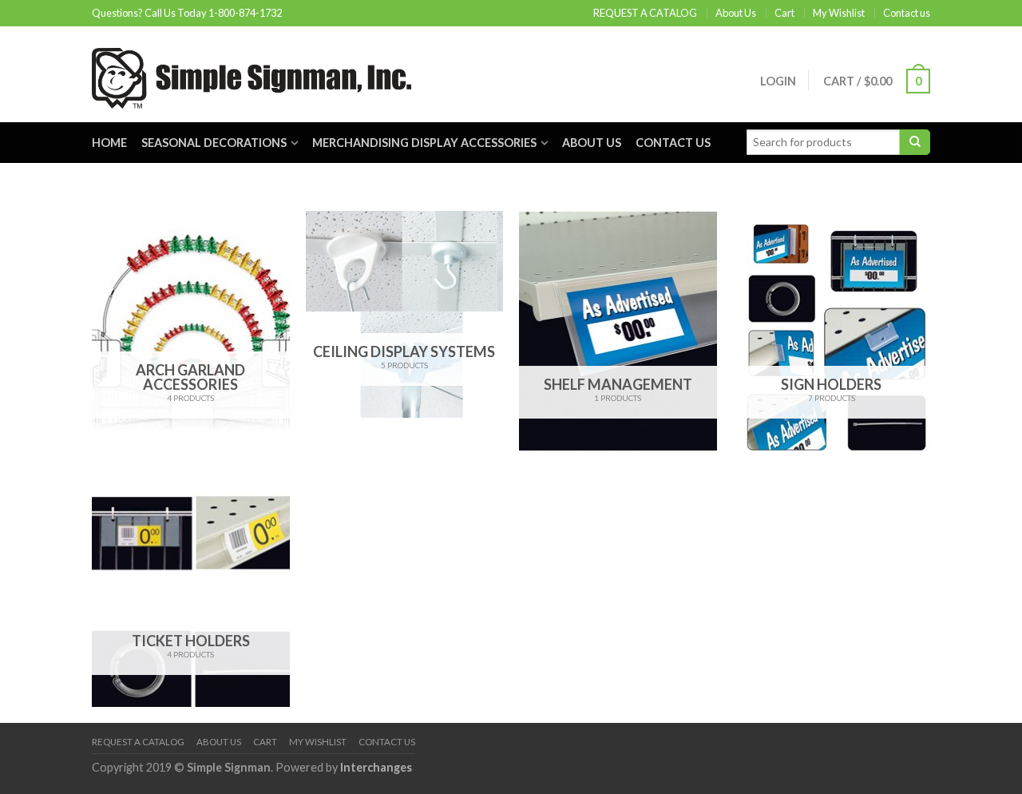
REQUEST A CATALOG (645, 12)
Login (778, 81)
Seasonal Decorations (214, 142)
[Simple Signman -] (251, 74)
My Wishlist (839, 12)
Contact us (906, 12)
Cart (784, 12)
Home (109, 142)
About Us (735, 12)
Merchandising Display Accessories (424, 142)
